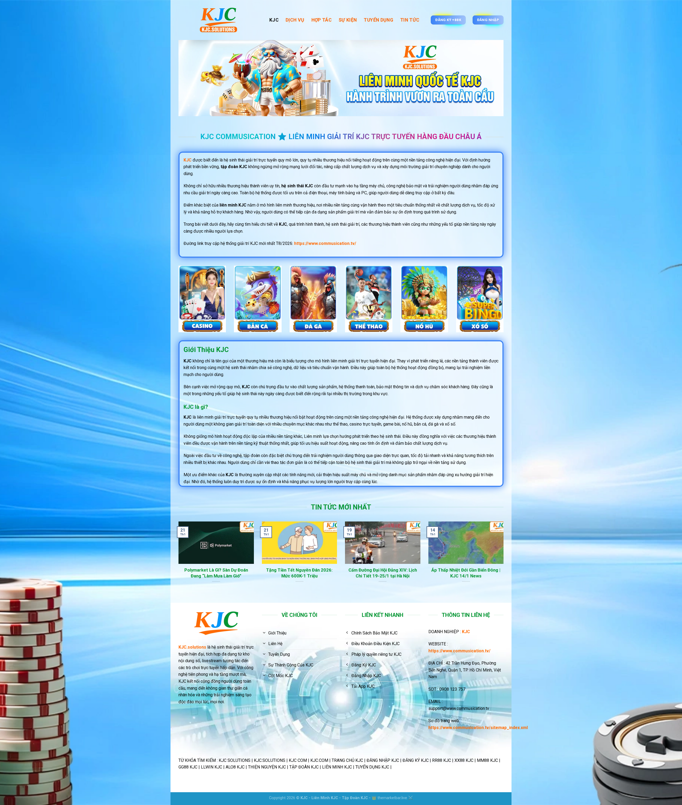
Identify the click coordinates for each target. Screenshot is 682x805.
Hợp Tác (321, 20)
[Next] (505, 561)
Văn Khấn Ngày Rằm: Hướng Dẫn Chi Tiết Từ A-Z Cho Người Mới (303, 573)
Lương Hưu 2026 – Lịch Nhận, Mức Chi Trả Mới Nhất (469, 573)
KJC (274, 20)
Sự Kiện (348, 20)
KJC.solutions (192, 647)
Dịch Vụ (295, 20)
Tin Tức (409, 20)
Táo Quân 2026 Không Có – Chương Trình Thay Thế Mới (219, 573)
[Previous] (177, 561)
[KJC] (219, 20)
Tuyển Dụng (378, 20)
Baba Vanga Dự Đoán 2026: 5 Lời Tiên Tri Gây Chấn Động (386, 573)
